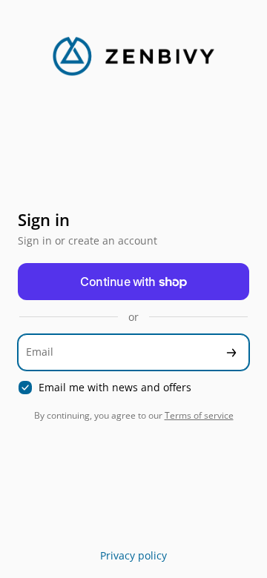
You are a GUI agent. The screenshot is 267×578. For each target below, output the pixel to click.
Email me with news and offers (115, 387)
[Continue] (231, 352)
